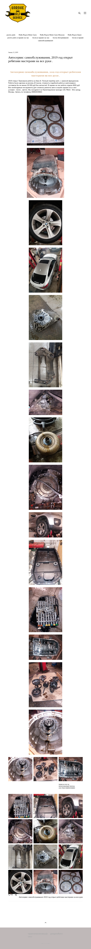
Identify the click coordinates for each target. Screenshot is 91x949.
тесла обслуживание (61, 38)
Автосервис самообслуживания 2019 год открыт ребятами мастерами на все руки (51, 897)
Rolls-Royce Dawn (75, 35)
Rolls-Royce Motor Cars (28, 35)
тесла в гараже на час (41, 38)
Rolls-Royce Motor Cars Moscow (52, 35)
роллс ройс (11, 35)
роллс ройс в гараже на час (18, 38)
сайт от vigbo (45, 943)
